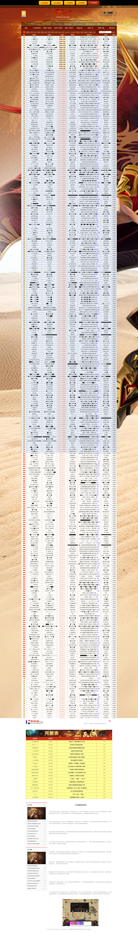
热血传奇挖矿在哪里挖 (32, 865)
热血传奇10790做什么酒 (32, 883)
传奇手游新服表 (82, 727)
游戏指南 (33, 727)
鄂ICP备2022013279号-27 (86, 929)
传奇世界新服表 (101, 727)
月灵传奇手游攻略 (31, 828)
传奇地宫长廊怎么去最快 (32, 826)
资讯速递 (59, 727)
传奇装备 (40, 727)
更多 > (44, 805)
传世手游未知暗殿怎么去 (32, 831)
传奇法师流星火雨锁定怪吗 (33, 875)
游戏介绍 (66, 727)
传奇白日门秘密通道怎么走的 (33, 823)
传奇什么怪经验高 (31, 836)
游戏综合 (53, 727)
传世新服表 (92, 727)
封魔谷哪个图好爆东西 (32, 821)
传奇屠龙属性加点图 (31, 885)
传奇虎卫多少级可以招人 (32, 873)
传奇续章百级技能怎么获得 (33, 868)
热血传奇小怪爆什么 (31, 888)
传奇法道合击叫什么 (31, 833)
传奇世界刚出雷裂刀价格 (32, 870)
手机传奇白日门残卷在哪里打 (33, 880)
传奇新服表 (73, 727)
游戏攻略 (46, 727)
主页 (28, 727)
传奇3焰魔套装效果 (31, 841)
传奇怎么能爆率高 (31, 878)
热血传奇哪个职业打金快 (32, 838)
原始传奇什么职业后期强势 (33, 843)
